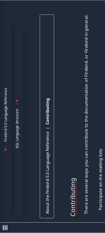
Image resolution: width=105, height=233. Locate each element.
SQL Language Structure (17, 129)
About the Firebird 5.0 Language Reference (47, 173)
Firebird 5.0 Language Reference (5, 115)
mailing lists (100, 161)
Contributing (47, 111)
